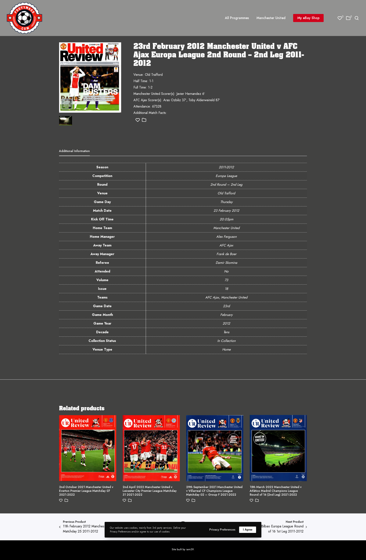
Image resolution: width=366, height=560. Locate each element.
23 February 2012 (226, 210)
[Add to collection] (144, 120)
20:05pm (226, 219)
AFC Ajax (226, 245)
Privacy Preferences (222, 529)
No (226, 271)
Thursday (226, 201)
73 (226, 280)
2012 (226, 323)
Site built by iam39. (183, 549)
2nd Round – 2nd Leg (226, 184)
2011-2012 (226, 167)
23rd (226, 306)
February (226, 314)
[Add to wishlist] (138, 120)
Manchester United (226, 227)
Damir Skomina (226, 262)
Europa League (226, 175)
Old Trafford (226, 193)
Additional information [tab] (74, 151)
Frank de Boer (226, 254)
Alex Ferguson (226, 236)
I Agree (247, 529)
